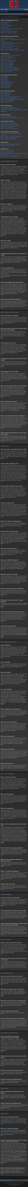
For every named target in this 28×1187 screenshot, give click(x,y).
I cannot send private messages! (8, 107)
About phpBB (17, 1122)
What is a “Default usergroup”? (7, 100)
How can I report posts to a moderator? (9, 67)
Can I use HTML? (4, 78)
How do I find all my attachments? (8, 145)
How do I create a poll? (6, 59)
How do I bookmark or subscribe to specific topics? (12, 136)
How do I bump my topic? (6, 71)
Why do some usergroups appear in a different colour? (12, 99)
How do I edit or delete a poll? (7, 62)
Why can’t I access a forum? (7, 63)
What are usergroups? (5, 95)
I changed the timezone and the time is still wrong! (11, 43)
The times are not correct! (6, 42)
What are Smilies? (5, 79)
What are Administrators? (6, 92)
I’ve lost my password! (5, 30)
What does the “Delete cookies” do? (8, 32)
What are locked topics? (6, 86)
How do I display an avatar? (7, 47)
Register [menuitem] (27, 10)
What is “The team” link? (6, 102)
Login (2, 11)
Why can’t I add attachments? (7, 64)
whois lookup (15, 1147)
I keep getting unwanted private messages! (10, 108)
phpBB (3, 380)
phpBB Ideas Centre (8, 1133)
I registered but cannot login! (7, 26)
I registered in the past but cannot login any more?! (12, 28)
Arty (11, 1184)
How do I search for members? (7, 127)
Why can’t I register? (5, 24)
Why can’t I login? (4, 27)
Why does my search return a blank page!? (10, 125)
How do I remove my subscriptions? (8, 139)
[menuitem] (12, 1185)
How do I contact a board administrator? (9, 156)
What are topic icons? (5, 87)
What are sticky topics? (6, 84)
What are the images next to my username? (10, 46)
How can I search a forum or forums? (9, 123)
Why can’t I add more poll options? (8, 60)
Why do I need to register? (6, 22)
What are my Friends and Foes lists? (9, 116)
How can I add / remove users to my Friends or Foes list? (13, 117)
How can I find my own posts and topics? (10, 128)
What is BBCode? (4, 76)
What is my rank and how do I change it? (9, 48)
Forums (7, 10)
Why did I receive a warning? (7, 66)
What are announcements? (6, 83)
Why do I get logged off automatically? (9, 31)
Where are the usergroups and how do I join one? (11, 96)
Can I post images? (5, 80)
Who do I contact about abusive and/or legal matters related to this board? (14, 154)
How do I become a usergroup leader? (9, 98)
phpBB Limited (11, 1120)
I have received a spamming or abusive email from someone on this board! (14, 110)
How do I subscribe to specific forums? (9, 137)
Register (7, 11)
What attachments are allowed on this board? (10, 144)
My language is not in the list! (7, 44)
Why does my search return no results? (9, 124)
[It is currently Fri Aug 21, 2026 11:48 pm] (26, 14)
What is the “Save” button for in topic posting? (11, 68)
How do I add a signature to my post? (9, 58)
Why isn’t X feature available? (7, 152)
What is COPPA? (4, 23)
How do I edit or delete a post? (7, 56)
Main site (3, 9)
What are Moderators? (5, 94)
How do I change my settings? (7, 38)
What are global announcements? (8, 82)
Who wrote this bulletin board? (7, 150)
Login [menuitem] (25, 10)
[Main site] (14, 4)
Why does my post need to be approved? (9, 70)
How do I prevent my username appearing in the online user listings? (13, 40)
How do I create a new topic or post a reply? (10, 55)
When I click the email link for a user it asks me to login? (13, 50)
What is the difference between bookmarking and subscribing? (11, 134)
